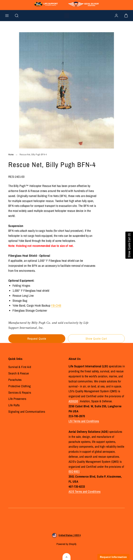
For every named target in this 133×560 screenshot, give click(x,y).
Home (11, 154)
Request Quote (36, 339)
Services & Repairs (19, 392)
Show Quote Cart (96, 339)
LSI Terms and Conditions (84, 421)
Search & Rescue (18, 373)
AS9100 (73, 401)
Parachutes (15, 380)
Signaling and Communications (26, 411)
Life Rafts (14, 405)
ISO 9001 (74, 471)
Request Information (113, 556)
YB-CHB (56, 305)
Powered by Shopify (66, 544)
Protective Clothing (19, 386)
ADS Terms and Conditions (85, 491)
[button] (7, 15)
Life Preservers (17, 399)
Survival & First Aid (19, 367)
